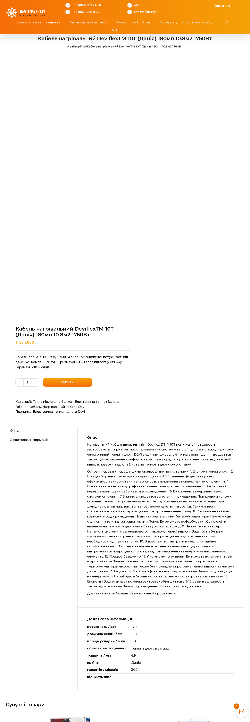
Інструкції (153, 12)
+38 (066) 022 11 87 (85, 12)
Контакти (221, 6)
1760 (134, 627)
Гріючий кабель (28, 407)
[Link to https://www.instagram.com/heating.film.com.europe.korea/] (197, 5)
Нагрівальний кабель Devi (63, 407)
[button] (132, 30)
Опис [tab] (14, 430)
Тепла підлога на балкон (53, 402)
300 (134, 670)
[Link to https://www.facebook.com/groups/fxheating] (191, 5)
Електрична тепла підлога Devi (59, 412)
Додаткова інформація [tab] (29, 440)
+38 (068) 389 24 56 (86, 5)
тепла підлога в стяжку (150, 648)
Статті (139, 12)
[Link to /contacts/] (209, 5)
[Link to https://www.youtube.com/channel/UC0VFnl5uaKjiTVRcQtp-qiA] (203, 5)
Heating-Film (76, 46)
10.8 (134, 641)
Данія (136, 663)
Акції (138, 5)
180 (134, 634)
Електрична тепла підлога (97, 402)
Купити (67, 382)
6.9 (133, 655)
